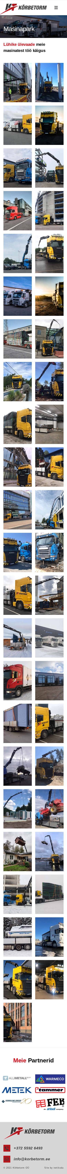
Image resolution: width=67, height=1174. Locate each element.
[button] (56, 7)
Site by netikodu (54, 1167)
